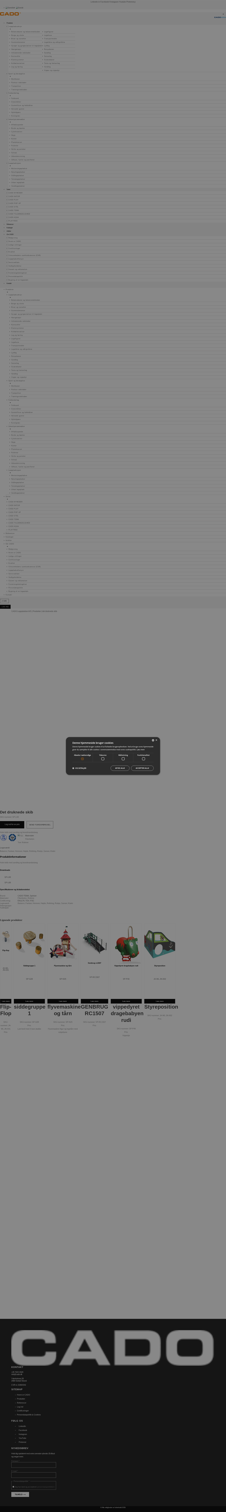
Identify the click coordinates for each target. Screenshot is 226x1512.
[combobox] (153, 740)
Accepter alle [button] (142, 768)
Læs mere (141, 750)
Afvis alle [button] (120, 768)
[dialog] (113, 756)
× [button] (156, 740)
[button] (79, 768)
